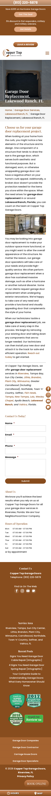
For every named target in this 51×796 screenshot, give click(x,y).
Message (11, 457)
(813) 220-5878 (25, 2)
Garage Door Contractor (25, 747)
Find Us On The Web (25, 586)
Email (9, 434)
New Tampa (22, 396)
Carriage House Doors (25, 754)
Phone (10, 446)
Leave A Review (25, 44)
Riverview (23, 373)
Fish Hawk (30, 393)
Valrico (23, 404)
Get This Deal (25, 14)
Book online (36, 783)
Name (10, 423)
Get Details (25, 29)
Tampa (9, 396)
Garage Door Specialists (25, 761)
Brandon (36, 377)
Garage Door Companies (25, 740)
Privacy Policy (25, 776)
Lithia (27, 377)
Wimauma (23, 381)
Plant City (10, 381)
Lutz (32, 396)
